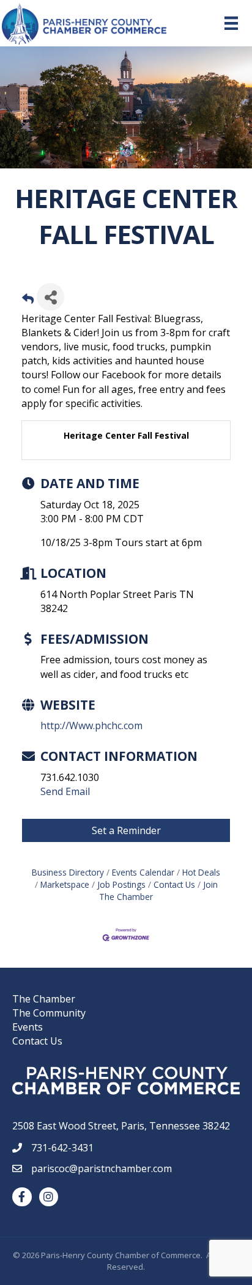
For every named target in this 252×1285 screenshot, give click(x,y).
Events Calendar (143, 872)
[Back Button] (28, 300)
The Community (49, 1013)
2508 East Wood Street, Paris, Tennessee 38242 (121, 1125)
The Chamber (43, 999)
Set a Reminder (126, 830)
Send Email (65, 791)
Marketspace (64, 884)
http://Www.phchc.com (91, 725)
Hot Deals (201, 872)
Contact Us (174, 884)
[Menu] (231, 23)
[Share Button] (50, 297)
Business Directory (68, 872)
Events (27, 1027)
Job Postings (121, 884)
